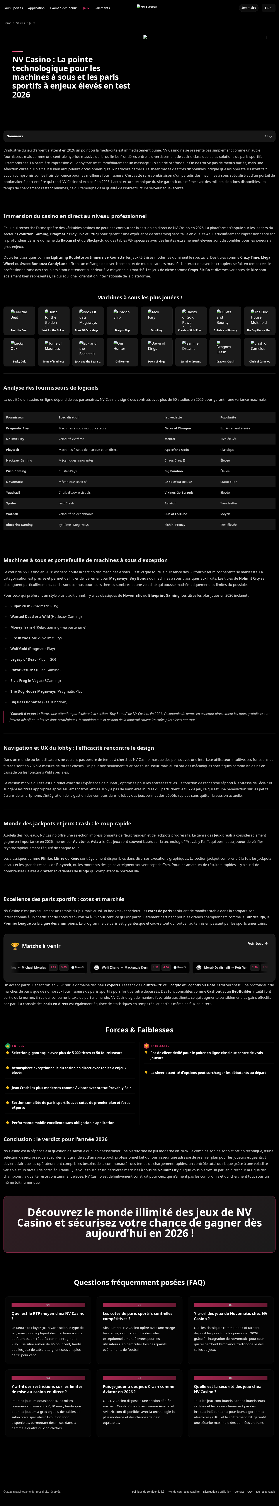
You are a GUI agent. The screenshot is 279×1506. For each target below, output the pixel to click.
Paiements (102, 8)
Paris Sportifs (13, 8)
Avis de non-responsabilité (184, 1492)
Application (36, 8)
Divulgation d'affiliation (217, 1492)
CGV (250, 1492)
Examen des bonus (64, 8)
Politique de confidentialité (148, 1492)
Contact (239, 1492)
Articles (20, 23)
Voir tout (255, 943)
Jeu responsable (266, 1492)
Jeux (86, 8)
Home (7, 23)
